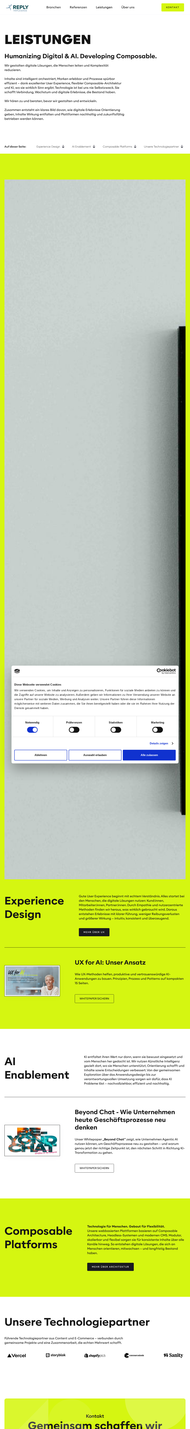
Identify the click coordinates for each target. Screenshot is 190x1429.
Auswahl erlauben (95, 755)
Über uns (128, 7)
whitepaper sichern (94, 998)
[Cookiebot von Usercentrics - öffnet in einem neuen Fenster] (159, 671)
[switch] (74, 730)
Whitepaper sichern (94, 1168)
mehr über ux (94, 932)
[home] (17, 7)
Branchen (53, 7)
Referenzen (78, 7)
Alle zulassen (149, 755)
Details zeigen (159, 743)
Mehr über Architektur (110, 1266)
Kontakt (172, 7)
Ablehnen (41, 755)
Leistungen (104, 7)
